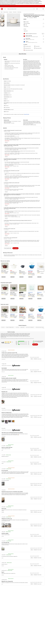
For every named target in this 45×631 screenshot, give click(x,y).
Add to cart (3, 298)
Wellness (30, 1)
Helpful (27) (11, 134)
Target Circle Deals (24, 3)
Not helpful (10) (15, 134)
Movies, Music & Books (16, 2)
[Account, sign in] (38, 9)
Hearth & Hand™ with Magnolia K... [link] (30, 327)
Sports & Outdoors (23, 1)
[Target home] (2, 9)
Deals (3, 3)
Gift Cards (28, 2)
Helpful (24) (11, 212)
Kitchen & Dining (33, 0)
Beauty (14, 1)
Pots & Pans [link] (17, 327)
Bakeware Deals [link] (22, 327)
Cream (25, 23)
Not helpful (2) (15, 212)
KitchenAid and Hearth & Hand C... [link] (40, 327)
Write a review (35, 344)
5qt (26, 26)
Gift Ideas (25, 2)
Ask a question (15, 248)
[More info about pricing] (43, 19)
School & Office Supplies (36, 1)
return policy (27, 124)
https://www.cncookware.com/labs (10, 255)
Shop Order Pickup (34, 3)
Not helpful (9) (16, 216)
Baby (12, 1)
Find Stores (14, 4)
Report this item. (26, 114)
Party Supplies (22, 2)
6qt (27, 26)
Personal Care (18, 1)
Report (18, 134)
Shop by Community (33, 2)
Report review (39, 371)
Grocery (3, 1)
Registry (4, 4)
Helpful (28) (12, 216)
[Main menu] (5, 9)
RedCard (6, 4)
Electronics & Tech (5, 2)
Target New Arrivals (3, 0)
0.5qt (24, 26)
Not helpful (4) (14, 149)
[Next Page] (43, 23)
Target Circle (10, 4)
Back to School (8, 0)
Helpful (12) (10, 149)
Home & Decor (28, 0)
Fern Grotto (28, 23)
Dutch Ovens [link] (3, 327)
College (12, 0)
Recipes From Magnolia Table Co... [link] (10, 327)
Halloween (15, 0)
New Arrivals (9, 3)
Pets (26, 1)
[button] (26, 17)
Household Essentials (8, 1)
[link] (26, 17)
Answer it (6, 142)
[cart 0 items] (43, 9)
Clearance (5, 3)
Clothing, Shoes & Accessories (21, 0)
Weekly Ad (29, 3)
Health (28, 1)
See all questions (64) (7, 248)
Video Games (10, 2)
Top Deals (20, 3)
